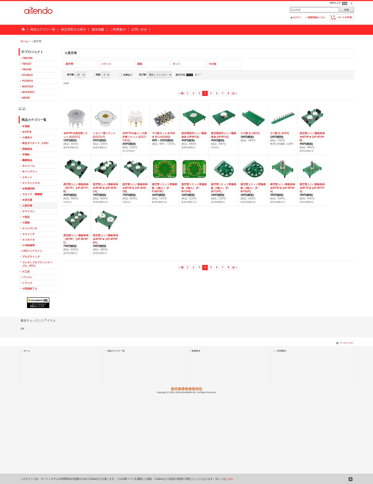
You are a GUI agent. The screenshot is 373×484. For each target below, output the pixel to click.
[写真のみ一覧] (190, 74)
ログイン (297, 17)
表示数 (71, 74)
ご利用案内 (280, 351)
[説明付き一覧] (199, 74)
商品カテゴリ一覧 (116, 351)
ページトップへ (346, 343)
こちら (229, 478)
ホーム (27, 351)
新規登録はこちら (316, 17)
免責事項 (196, 351)
